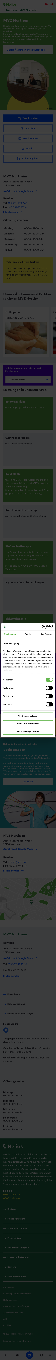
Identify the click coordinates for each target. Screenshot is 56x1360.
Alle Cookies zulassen (28, 716)
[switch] (49, 688)
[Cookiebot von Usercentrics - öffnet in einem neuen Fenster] (41, 627)
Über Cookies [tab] (46, 634)
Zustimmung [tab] (10, 634)
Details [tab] (28, 634)
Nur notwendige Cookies (28, 731)
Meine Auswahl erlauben (28, 723)
